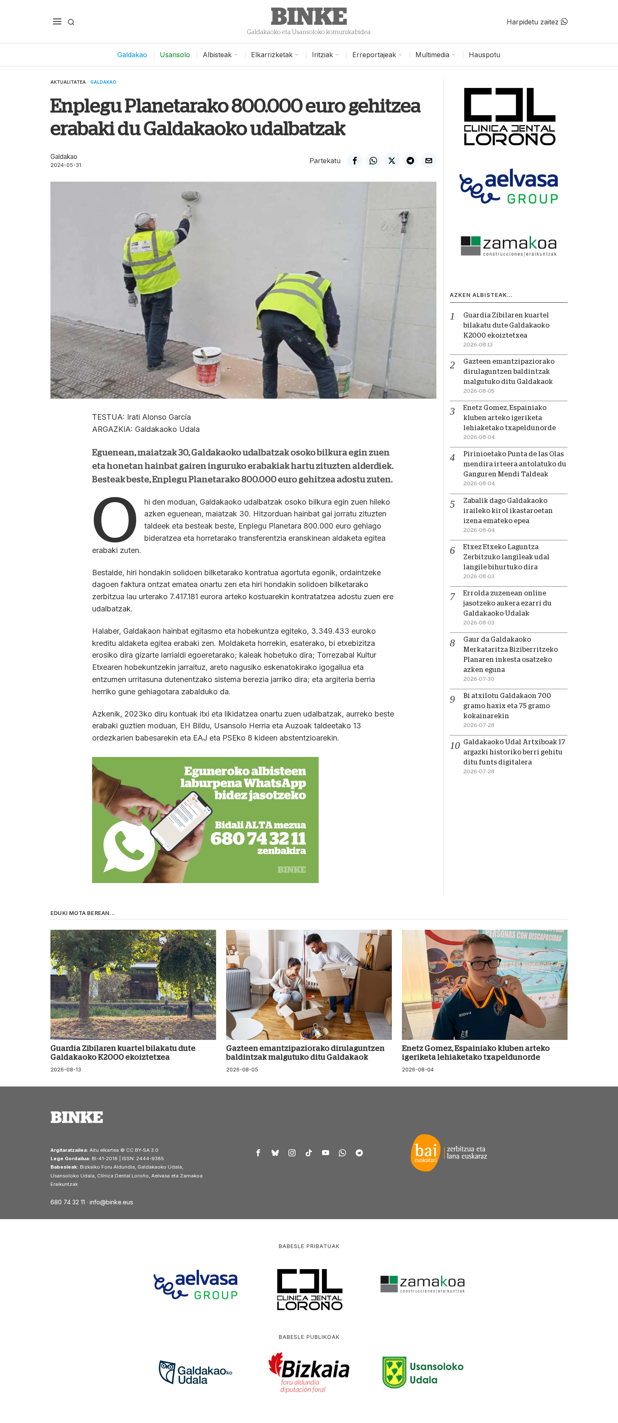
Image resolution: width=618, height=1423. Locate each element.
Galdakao (103, 82)
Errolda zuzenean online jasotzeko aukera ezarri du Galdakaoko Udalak (507, 603)
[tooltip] (354, 160)
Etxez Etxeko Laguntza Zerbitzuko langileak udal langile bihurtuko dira (506, 557)
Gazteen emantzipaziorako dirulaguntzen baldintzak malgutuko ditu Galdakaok (509, 371)
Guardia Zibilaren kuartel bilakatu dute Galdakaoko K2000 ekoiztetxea (506, 325)
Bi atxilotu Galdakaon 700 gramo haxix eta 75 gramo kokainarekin (507, 706)
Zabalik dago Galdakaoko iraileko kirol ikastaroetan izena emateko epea (508, 510)
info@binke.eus (111, 1202)
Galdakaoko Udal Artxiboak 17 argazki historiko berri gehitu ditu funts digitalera (514, 752)
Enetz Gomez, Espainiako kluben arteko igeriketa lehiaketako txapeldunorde (509, 418)
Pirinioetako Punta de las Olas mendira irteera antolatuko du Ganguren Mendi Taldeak (514, 464)
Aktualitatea (68, 82)
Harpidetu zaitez (534, 21)
